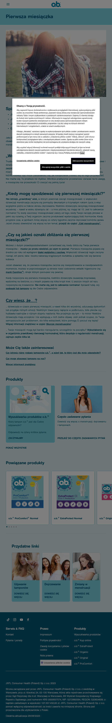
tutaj (82, 153)
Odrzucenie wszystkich (83, 161)
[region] (56, 137)
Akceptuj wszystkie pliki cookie (56, 167)
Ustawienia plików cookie (28, 161)
